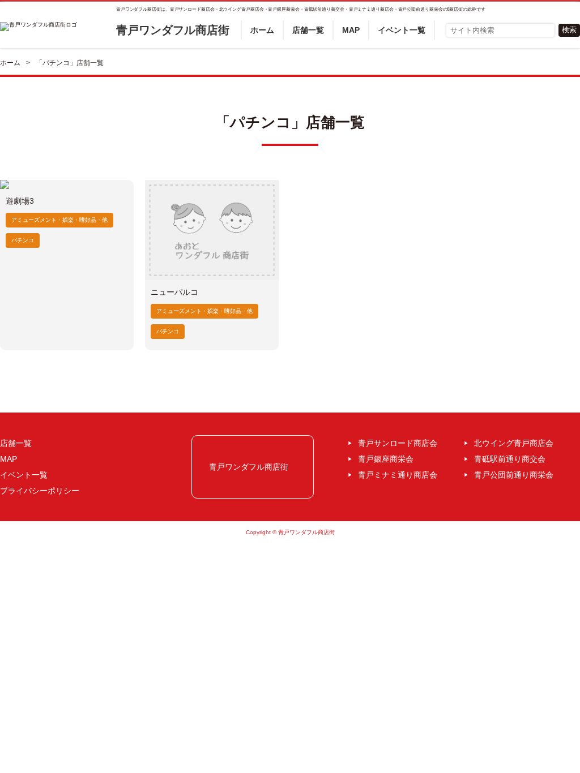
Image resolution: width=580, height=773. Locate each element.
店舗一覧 (308, 30)
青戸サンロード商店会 (397, 443)
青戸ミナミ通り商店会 (397, 474)
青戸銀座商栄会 (385, 458)
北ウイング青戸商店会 (513, 443)
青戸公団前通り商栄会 (513, 474)
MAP (351, 30)
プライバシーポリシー (39, 490)
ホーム (262, 30)
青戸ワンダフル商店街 (172, 30)
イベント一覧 (401, 30)
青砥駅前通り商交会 (509, 458)
